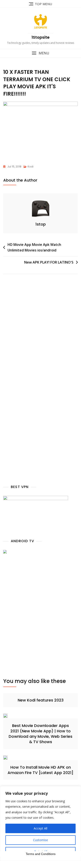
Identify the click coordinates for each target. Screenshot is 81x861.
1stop (40, 224)
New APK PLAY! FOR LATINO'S (48, 262)
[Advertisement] (40, 337)
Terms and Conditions (41, 854)
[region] (40, 823)
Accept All (40, 828)
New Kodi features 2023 (41, 700)
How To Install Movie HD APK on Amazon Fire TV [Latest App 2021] (40, 770)
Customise (40, 840)
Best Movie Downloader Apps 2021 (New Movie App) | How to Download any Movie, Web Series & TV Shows (40, 734)
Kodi (30, 166)
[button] (40, 53)
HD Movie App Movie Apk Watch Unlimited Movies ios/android (34, 247)
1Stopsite (40, 37)
